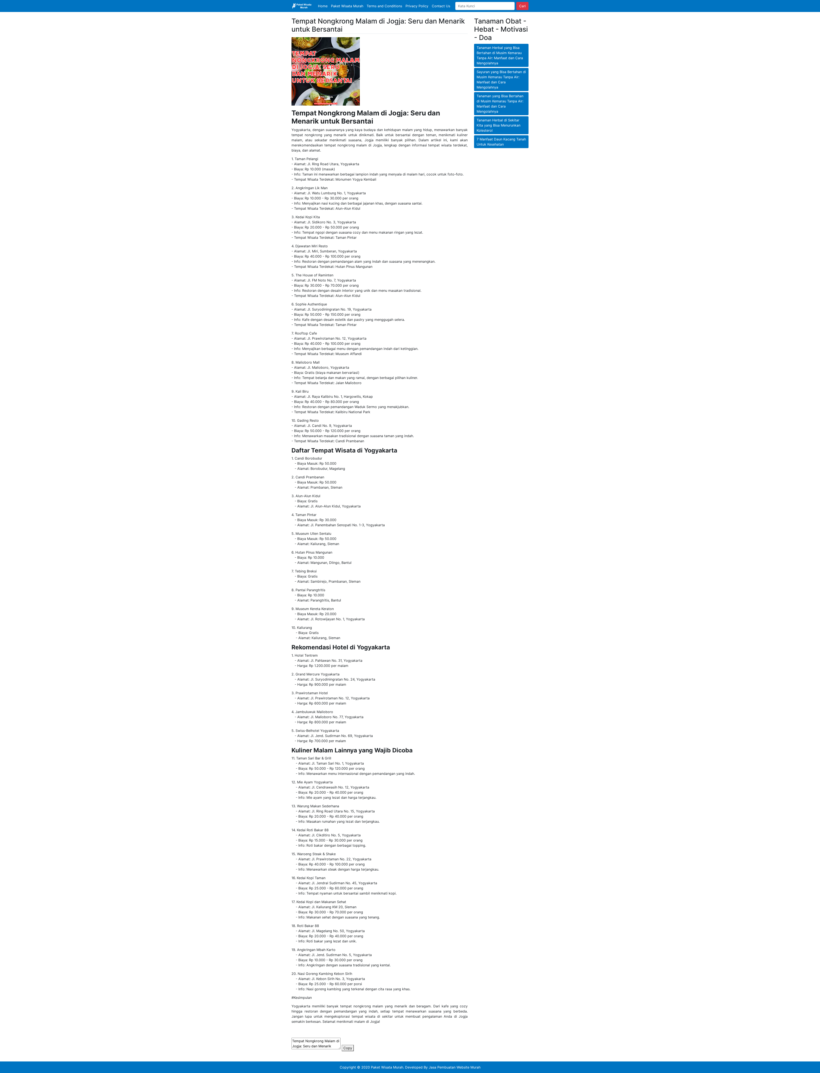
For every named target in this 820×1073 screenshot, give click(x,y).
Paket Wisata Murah (347, 6)
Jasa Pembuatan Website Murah (454, 1067)
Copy (347, 1048)
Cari (522, 6)
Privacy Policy (417, 6)
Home (323, 6)
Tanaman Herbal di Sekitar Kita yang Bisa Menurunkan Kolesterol (498, 125)
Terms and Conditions (384, 6)
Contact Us (441, 6)
